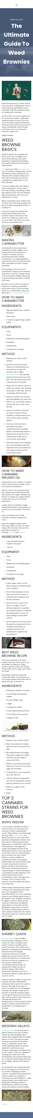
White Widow (18, 835)
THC (3, 169)
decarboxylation (12, 374)
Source (4, 1104)
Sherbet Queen (7, 938)
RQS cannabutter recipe (19, 293)
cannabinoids (24, 169)
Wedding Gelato (8, 1030)
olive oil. (22, 532)
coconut (11, 532)
